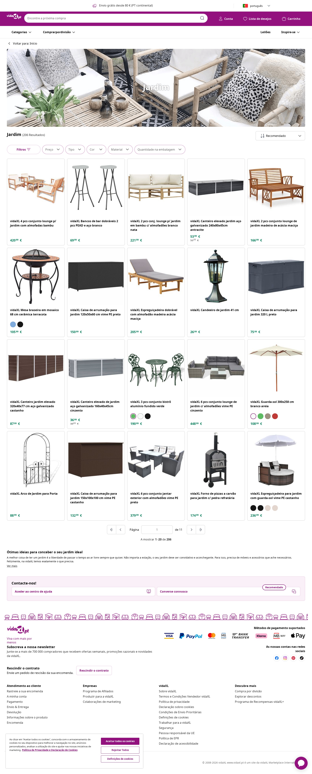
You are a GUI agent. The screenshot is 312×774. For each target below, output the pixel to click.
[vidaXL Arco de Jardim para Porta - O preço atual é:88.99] (35, 460)
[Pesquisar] (202, 18)
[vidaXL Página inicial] (14, 16)
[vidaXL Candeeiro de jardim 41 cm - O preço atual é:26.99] (216, 276)
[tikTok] (302, 658)
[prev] (120, 529)
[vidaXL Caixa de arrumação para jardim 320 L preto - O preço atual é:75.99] (276, 276)
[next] (191, 529)
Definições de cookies (174, 717)
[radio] (13, 324)
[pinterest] (293, 658)
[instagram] (285, 658)
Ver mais (12, 566)
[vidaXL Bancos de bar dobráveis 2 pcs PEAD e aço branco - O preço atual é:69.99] (96, 187)
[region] (74, 751)
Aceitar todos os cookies (120, 741)
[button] (122, 5)
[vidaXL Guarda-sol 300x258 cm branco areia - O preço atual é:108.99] (276, 368)
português (256, 6)
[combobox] (116, 18)
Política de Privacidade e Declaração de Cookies (49, 750)
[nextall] (200, 529)
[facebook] (277, 658)
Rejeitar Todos (120, 750)
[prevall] (111, 529)
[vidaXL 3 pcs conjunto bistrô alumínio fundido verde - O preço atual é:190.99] (156, 368)
